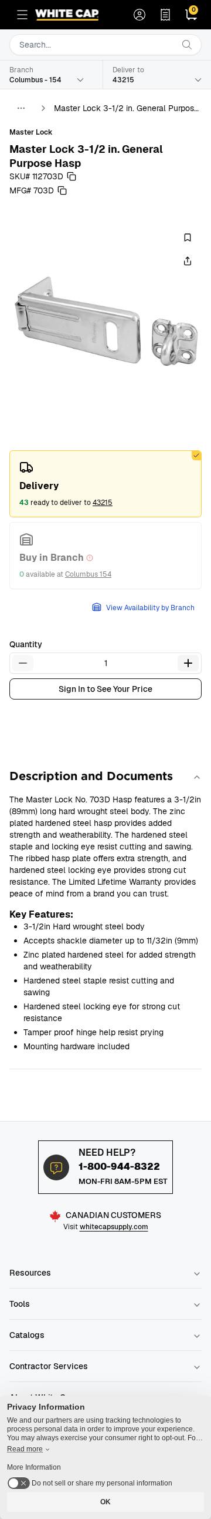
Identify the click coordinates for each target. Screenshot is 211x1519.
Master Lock (31, 132)
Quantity (25, 644)
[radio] (105, 483)
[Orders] (165, 14)
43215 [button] (103, 502)
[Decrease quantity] (22, 663)
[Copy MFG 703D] (62, 190)
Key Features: (41, 914)
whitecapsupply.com (114, 1227)
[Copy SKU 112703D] (71, 176)
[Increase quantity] (188, 663)
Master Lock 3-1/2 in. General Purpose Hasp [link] (126, 108)
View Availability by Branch (150, 608)
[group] (105, 318)
